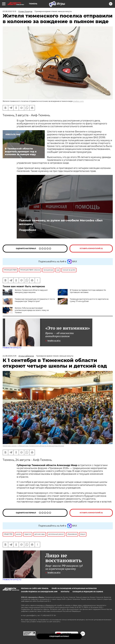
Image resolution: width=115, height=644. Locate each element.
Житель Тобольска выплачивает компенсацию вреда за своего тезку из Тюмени (32, 310)
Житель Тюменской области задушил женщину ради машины (31, 291)
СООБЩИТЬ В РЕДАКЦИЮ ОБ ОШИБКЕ (88, 592)
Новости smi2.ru (12, 347)
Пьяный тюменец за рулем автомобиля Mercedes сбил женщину (61, 222)
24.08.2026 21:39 (9, 356)
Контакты (65, 592)
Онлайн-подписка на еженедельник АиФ (39, 592)
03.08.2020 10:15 (9, 11)
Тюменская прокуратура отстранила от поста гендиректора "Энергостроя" (35, 300)
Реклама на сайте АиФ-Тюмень (34, 588)
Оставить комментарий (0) (91, 248)
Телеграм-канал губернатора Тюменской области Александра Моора (33, 446)
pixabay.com (78, 101)
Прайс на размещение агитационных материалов (74, 588)
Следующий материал (59, 636)
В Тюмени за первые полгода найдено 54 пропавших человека (88, 291)
